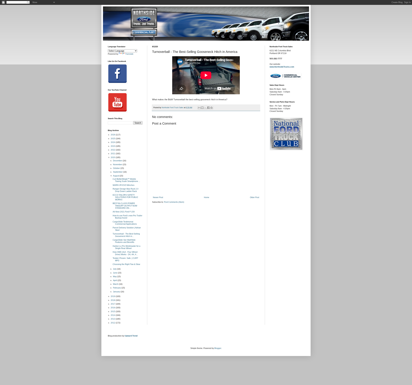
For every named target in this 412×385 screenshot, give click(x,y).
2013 (113, 319)
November (118, 164)
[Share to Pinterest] (211, 107)
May (115, 276)
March (116, 284)
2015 (113, 311)
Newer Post (158, 197)
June (115, 273)
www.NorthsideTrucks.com (282, 67)
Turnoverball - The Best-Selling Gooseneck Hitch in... (126, 235)
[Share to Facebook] (208, 107)
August (116, 176)
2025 (113, 138)
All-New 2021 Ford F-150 (124, 212)
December (118, 161)
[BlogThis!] (202, 107)
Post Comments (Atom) (174, 202)
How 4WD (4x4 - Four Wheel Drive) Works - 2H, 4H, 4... (125, 253)
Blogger (217, 348)
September (118, 172)
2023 (113, 146)
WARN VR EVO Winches (123, 185)
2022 (113, 150)
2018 (113, 300)
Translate (129, 54)
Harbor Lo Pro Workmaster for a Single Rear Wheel (126, 247)
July (115, 269)
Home (206, 197)
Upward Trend (131, 336)
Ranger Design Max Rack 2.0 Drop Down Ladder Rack (125, 190)
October (116, 168)
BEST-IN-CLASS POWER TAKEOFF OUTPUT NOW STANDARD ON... (125, 205)
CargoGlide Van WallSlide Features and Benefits (124, 241)
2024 (113, 142)
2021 (113, 153)
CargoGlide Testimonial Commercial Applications (125, 223)
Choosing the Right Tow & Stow (126, 264)
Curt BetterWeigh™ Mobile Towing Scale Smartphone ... (126, 180)
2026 (113, 135)
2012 (113, 323)
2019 (113, 296)
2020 (113, 157)
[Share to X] (205, 107)
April (115, 280)
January (117, 292)
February (117, 288)
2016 (113, 308)
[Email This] (199, 107)
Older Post (254, 197)
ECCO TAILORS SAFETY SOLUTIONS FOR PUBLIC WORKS (125, 197)
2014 (113, 315)
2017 (113, 304)
